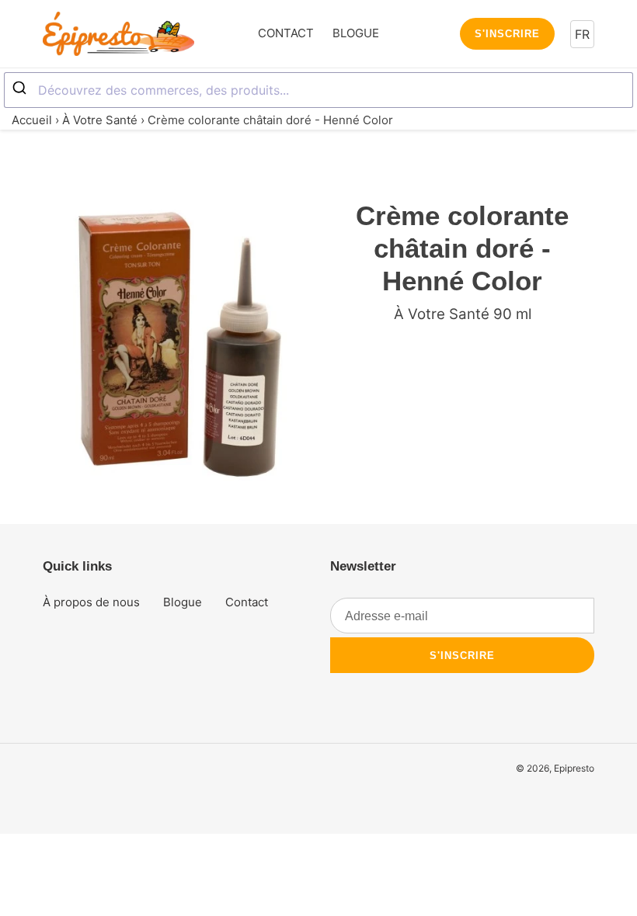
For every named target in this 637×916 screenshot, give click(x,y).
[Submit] (21, 88)
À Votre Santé (99, 120)
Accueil (32, 120)
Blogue (182, 602)
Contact (246, 602)
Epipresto (574, 768)
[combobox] (318, 90)
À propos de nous (91, 602)
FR (582, 34)
